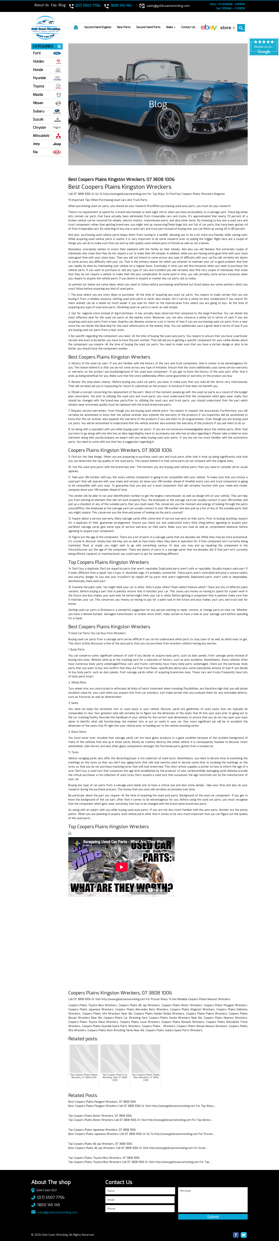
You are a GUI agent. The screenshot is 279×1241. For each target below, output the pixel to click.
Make (170, 27)
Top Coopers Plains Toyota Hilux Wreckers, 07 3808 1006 (104, 1158)
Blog (62, 5)
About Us (41, 5)
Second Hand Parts (148, 27)
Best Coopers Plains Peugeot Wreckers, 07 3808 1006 (102, 1102)
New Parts (124, 27)
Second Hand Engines (97, 27)
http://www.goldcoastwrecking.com (125, 194)
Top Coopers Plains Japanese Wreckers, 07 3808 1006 (102, 1130)
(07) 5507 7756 (51, 1197)
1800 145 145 (48, 1204)
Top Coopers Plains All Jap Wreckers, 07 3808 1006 (100, 1144)
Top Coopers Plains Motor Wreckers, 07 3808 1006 (100, 1116)
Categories (43, 46)
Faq (53, 5)
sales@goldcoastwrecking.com (57, 1212)
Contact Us (188, 27)
